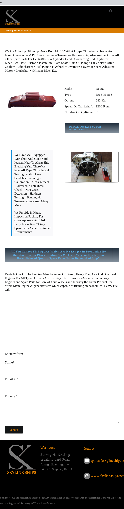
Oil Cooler (97, 63)
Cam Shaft (61, 63)
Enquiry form (14, 353)
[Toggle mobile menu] (117, 11)
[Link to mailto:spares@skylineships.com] (86, 460)
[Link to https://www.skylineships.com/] (86, 476)
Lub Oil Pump (79, 63)
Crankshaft (22, 70)
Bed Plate (20, 63)
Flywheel (58, 66)
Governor (72, 66)
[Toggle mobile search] (110, 11)
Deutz (8, 274)
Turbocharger (24, 66)
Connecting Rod (84, 59)
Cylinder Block (41, 70)
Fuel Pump (42, 66)
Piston (32, 63)
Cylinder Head (62, 59)
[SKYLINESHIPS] (21, 444)
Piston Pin (45, 63)
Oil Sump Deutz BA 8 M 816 (45, 51)
